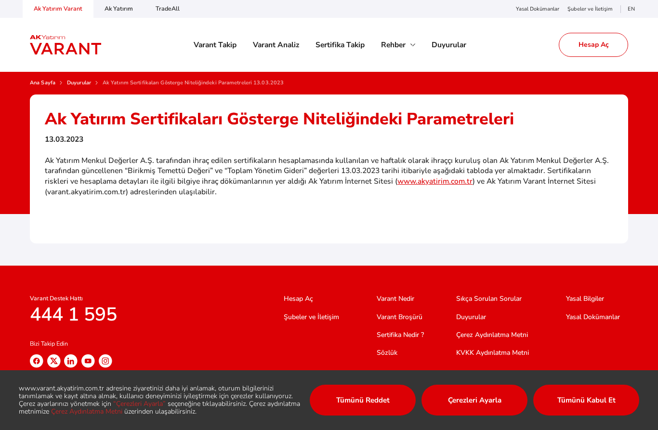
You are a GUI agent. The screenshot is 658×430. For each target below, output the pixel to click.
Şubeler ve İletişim (590, 9)
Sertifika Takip (340, 45)
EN (631, 9)
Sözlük (387, 352)
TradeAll (168, 8)
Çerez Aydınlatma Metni (492, 334)
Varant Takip (215, 45)
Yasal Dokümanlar (537, 9)
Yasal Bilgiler (585, 298)
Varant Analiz (276, 45)
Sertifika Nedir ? (400, 334)
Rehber (393, 45)
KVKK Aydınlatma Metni (492, 352)
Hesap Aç (298, 298)
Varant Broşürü (399, 317)
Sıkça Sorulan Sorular (489, 298)
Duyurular (449, 45)
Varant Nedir (395, 298)
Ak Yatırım (119, 8)
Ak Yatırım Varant (58, 8)
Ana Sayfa (42, 83)
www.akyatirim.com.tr (435, 181)
